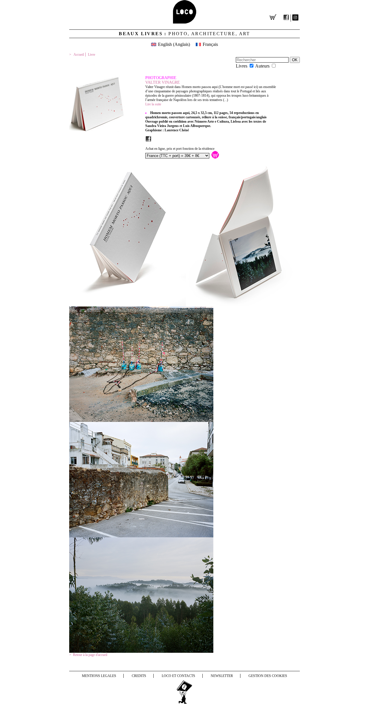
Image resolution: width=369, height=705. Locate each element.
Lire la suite (153, 104)
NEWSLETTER (222, 676)
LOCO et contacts (178, 676)
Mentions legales (99, 676)
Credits (139, 676)
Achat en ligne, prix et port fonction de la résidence (179, 149)
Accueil (79, 55)
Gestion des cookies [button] (267, 676)
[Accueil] (184, 22)
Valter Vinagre (162, 82)
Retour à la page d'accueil (90, 655)
